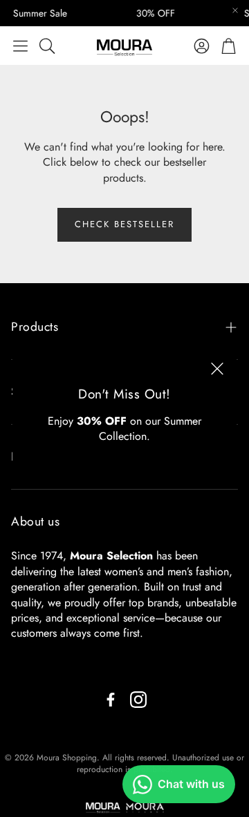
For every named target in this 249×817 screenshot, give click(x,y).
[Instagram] (138, 699)
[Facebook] (110, 699)
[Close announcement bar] (235, 10)
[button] (20, 45)
